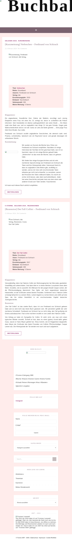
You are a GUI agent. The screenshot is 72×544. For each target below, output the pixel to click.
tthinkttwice (20, 474)
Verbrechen (21, 88)
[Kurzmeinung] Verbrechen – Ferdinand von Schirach (31, 44)
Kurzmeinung (24, 41)
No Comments (22, 48)
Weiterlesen (13, 192)
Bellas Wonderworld (23, 487)
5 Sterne (9, 205)
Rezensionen (33, 205)
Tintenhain (19, 478)
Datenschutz (34, 537)
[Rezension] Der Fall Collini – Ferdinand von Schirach (32, 209)
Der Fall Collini (22, 253)
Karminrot (19, 483)
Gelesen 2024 (11, 41)
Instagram (19, 401)
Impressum (42, 537)
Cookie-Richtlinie (51, 537)
